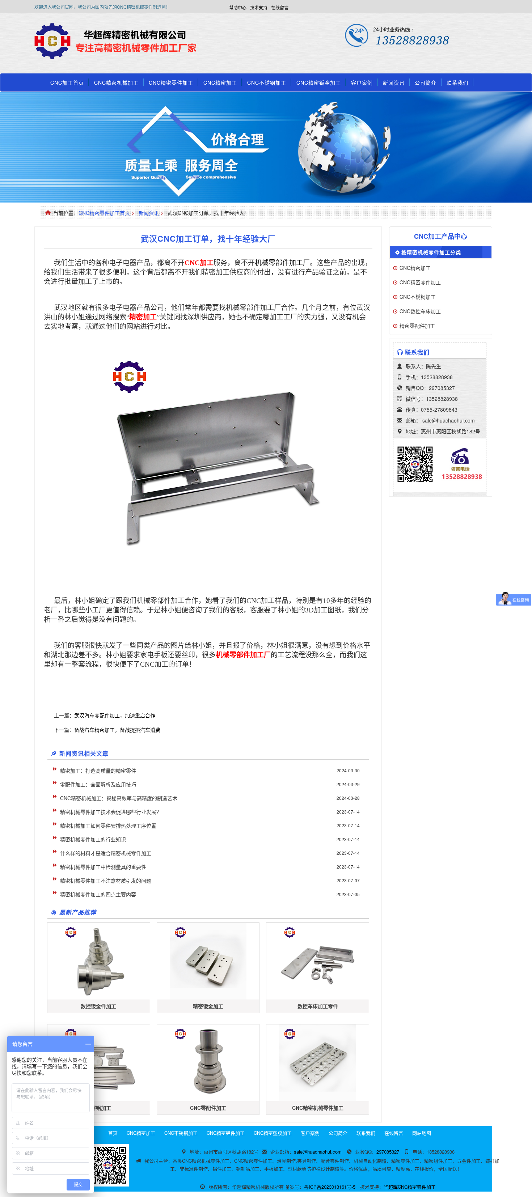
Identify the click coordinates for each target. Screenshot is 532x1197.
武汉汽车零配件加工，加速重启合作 (114, 715)
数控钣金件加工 (98, 1006)
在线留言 (279, 7)
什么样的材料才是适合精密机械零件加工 (105, 853)
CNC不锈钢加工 (266, 82)
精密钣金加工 (208, 1006)
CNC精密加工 (220, 82)
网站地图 (421, 1132)
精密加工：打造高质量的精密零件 (98, 770)
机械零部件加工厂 (282, 263)
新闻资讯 (394, 82)
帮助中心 (237, 7)
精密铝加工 (98, 1107)
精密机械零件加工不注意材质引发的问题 (105, 880)
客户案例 (362, 82)
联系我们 (457, 82)
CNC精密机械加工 (116, 82)
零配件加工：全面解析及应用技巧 (98, 784)
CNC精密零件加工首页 (104, 212)
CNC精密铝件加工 (226, 1132)
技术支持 (258, 7)
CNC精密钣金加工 (318, 82)
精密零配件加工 (417, 325)
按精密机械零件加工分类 (431, 252)
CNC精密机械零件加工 (317, 1107)
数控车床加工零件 (317, 1006)
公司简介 (425, 82)
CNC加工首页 (67, 82)
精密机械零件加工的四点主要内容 (98, 894)
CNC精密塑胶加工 (273, 1132)
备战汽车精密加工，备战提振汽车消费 (117, 729)
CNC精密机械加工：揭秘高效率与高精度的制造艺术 (118, 798)
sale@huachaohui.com (448, 420)
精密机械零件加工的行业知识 (93, 839)
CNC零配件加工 (208, 1107)
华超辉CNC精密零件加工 (410, 1186)
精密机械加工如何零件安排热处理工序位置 (108, 825)
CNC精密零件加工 (171, 82)
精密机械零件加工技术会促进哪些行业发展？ (110, 811)
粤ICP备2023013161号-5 (329, 1186)
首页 (113, 1132)
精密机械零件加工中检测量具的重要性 (103, 866)
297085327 (442, 387)
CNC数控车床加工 (420, 311)
